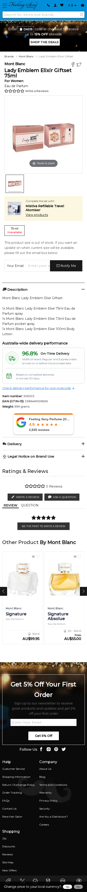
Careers (44, 824)
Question (30, 505)
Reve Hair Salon (12, 816)
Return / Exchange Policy (18, 784)
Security (44, 808)
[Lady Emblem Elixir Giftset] (15, 184)
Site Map (7, 862)
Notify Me (68, 266)
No (78, 886)
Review (10, 505)
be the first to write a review (43, 526)
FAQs (5, 800)
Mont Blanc (26, 56)
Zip (4, 838)
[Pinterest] (56, 749)
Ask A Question (64, 497)
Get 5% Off (43, 736)
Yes (67, 886)
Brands (9, 56)
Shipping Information (16, 776)
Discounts (8, 846)
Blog (42, 776)
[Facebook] (73, 65)
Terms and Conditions (53, 784)
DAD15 (28, 29)
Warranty (45, 792)
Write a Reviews (36, 91)
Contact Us (9, 808)
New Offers (9, 870)
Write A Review (27, 497)
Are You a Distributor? (53, 816)
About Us (45, 768)
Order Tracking (12, 792)
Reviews (7, 854)
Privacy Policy (48, 800)
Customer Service (13, 768)
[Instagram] (48, 749)
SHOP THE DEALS (45, 42)
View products (37, 215)
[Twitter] (80, 65)
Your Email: (15, 266)
